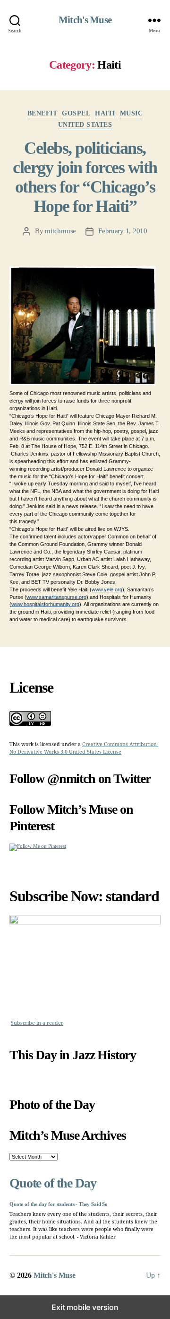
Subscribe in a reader (37, 1023)
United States (85, 124)
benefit (42, 113)
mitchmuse (60, 231)
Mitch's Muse (85, 20)
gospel (76, 113)
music (131, 113)
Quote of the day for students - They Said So (58, 1204)
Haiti (105, 113)
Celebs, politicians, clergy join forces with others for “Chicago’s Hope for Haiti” (85, 177)
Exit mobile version (85, 1307)
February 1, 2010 (122, 231)
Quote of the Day (52, 1183)
